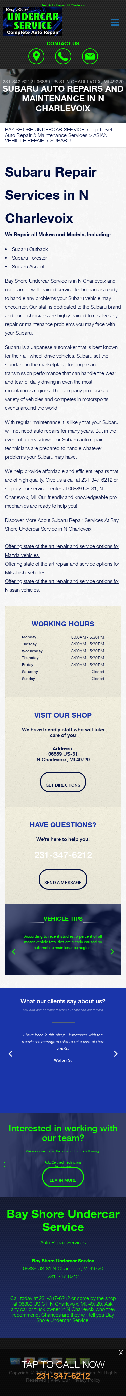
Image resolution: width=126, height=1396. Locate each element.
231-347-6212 (18, 81)
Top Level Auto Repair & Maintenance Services (58, 132)
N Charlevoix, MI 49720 (95, 81)
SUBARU (60, 140)
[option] (63, 939)
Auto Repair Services (63, 1242)
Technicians (63, 1166)
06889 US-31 (51, 81)
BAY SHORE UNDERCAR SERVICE (45, 129)
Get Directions (63, 785)
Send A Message (63, 882)
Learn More (63, 1180)
